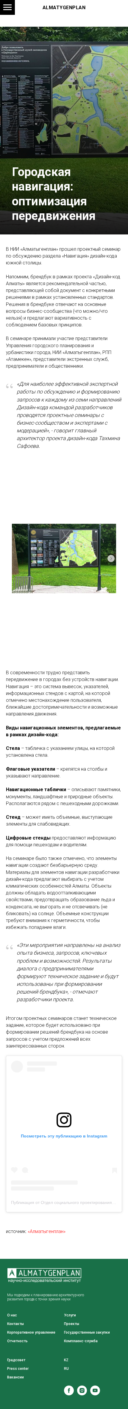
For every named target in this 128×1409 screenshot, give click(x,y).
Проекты (71, 1324)
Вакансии (15, 1377)
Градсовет (16, 1360)
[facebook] (69, 1393)
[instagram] (82, 1393)
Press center (18, 1369)
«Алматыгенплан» (46, 1231)
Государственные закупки (87, 1332)
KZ (66, 1360)
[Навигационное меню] (7, 7)
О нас (12, 1315)
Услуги (70, 1315)
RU (66, 1369)
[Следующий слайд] (111, 558)
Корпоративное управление (31, 1332)
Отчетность (17, 1341)
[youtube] (95, 1393)
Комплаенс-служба (81, 1341)
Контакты (15, 1324)
